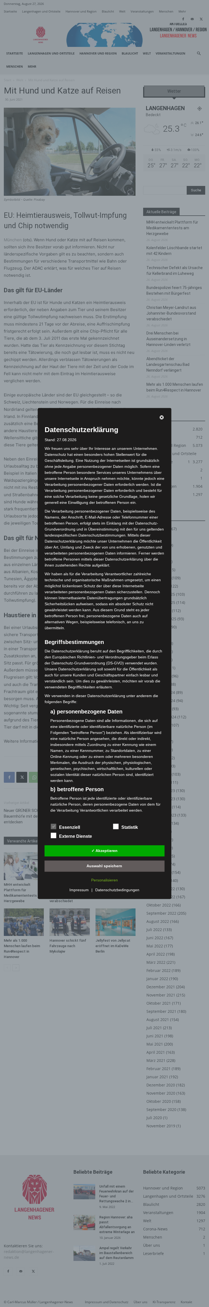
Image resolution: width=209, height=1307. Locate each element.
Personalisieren (104, 880)
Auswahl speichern (104, 866)
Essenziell (69, 827)
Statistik (129, 827)
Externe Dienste (75, 836)
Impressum (79, 890)
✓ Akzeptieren (104, 850)
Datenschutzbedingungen (117, 890)
